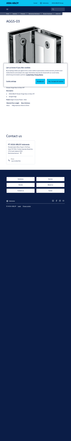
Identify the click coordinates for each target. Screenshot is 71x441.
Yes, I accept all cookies (55, 81)
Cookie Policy (30, 75)
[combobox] (58, 9)
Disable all (40, 81)
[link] (35, 3)
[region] (35, 75)
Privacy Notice (38, 75)
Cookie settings (11, 81)
